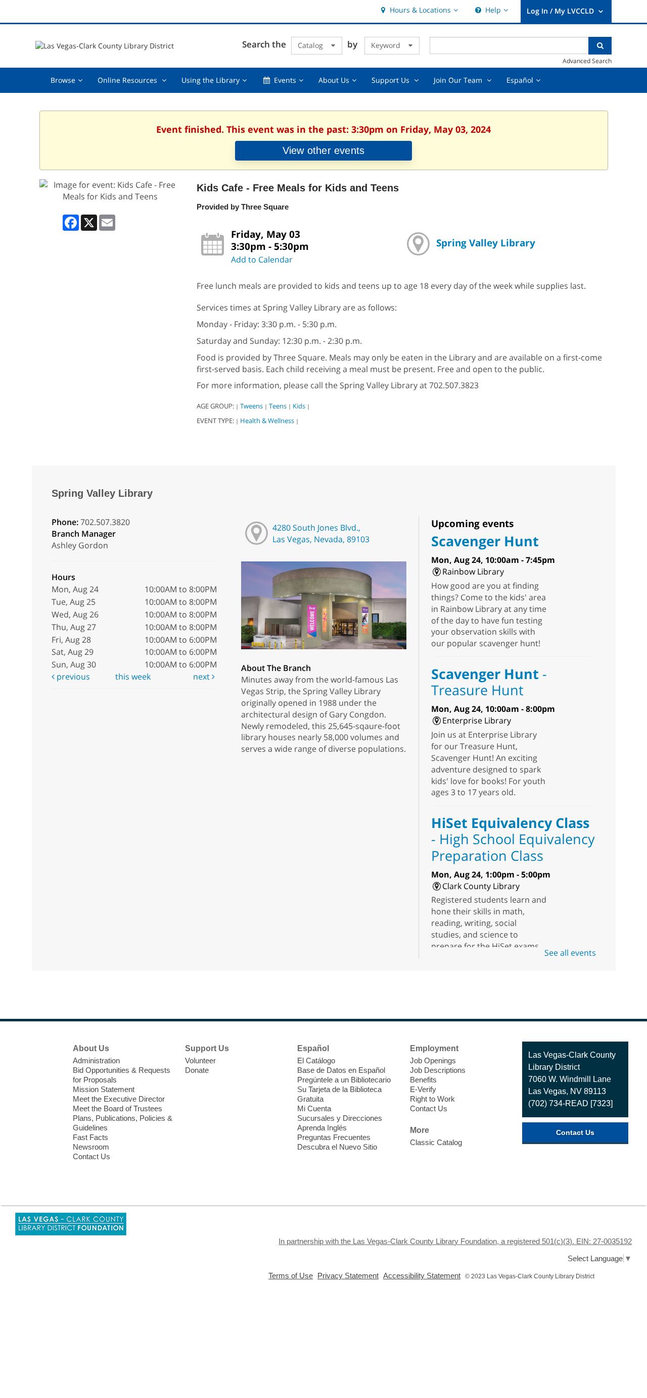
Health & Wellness (267, 420)
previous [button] (72, 676)
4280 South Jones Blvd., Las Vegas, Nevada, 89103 (320, 533)
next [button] (202, 676)
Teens (278, 405)
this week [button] (133, 676)
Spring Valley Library (485, 242)
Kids (299, 405)
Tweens (251, 405)
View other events (323, 150)
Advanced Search (587, 61)
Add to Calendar (262, 259)
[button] (418, 10)
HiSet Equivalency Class (513, 839)
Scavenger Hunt (485, 541)
